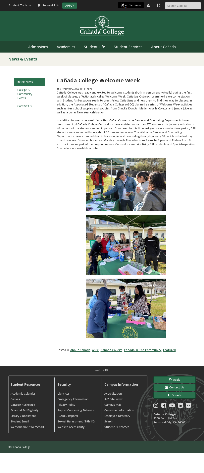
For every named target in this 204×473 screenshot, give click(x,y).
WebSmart (37, 427)
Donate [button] (175, 395)
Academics (66, 46)
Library (15, 416)
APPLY (69, 5)
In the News (25, 82)
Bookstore (29, 416)
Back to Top (102, 369)
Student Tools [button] (19, 5)
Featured (169, 350)
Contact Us (24, 106)
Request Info (50, 5)
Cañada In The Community (143, 350)
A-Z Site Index (113, 399)
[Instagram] (155, 406)
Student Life (94, 46)
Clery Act (63, 393)
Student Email (20, 421)
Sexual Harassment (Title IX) (76, 421)
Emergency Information (73, 399)
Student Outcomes (116, 427)
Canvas (15, 399)
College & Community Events (24, 94)
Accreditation (113, 393)
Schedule (29, 405)
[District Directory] (149, 5)
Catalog (16, 405)
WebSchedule (19, 427)
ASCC (95, 350)
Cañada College (111, 350)
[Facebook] (163, 406)
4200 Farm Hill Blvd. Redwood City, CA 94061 (169, 420)
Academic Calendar (23, 393)
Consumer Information (119, 410)
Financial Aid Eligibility (24, 410)
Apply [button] (176, 379)
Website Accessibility (71, 427)
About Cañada (163, 46)
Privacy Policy (66, 405)
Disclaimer (135, 5)
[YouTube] (172, 406)
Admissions (38, 46)
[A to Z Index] (159, 5)
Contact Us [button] (176, 387)
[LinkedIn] (180, 406)
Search (108, 421)
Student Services (128, 46)
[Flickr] (188, 406)
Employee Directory (117, 416)
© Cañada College (19, 447)
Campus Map (113, 405)
